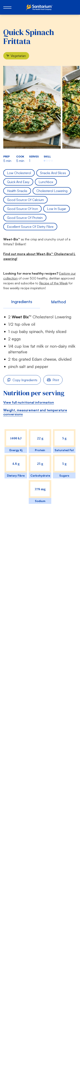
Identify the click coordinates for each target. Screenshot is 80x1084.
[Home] (40, 7)
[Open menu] (7, 7)
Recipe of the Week (53, 283)
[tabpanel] (40, 413)
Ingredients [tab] (21, 301)
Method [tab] (58, 301)
